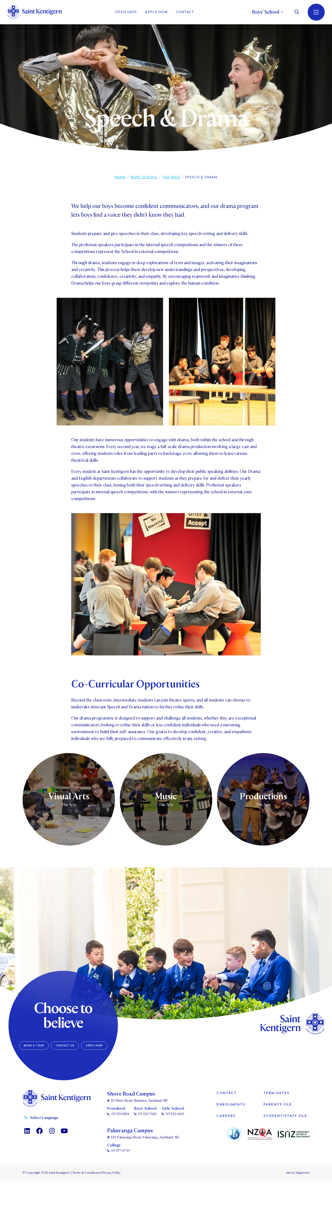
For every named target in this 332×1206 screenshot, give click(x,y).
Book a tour (34, 1045)
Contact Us (65, 1045)
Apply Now (94, 1045)
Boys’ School (144, 177)
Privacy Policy (110, 1173)
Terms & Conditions (85, 1173)
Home (120, 177)
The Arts (171, 177)
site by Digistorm (297, 1173)
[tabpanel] (166, 94)
